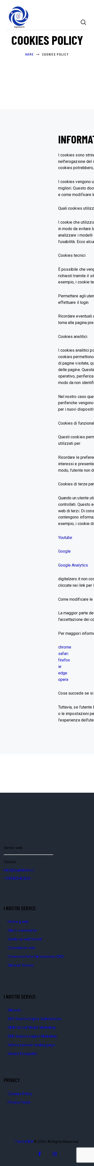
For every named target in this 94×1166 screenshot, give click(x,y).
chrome (64, 647)
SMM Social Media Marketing (31, 1027)
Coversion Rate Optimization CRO (36, 956)
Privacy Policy (19, 1102)
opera (63, 679)
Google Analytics (73, 565)
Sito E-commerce (22, 930)
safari (63, 653)
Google (64, 551)
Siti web (14, 1010)
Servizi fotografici (22, 1053)
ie (59, 666)
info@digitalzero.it (19, 870)
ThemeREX (24, 1142)
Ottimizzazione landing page (31, 1045)
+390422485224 (17, 878)
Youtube (65, 537)
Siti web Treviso (21, 965)
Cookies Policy (20, 1094)
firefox (64, 660)
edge (62, 673)
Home (29, 54)
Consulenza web (21, 948)
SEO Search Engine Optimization (34, 1019)
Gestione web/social (25, 939)
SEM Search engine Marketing (32, 1036)
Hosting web (18, 921)
